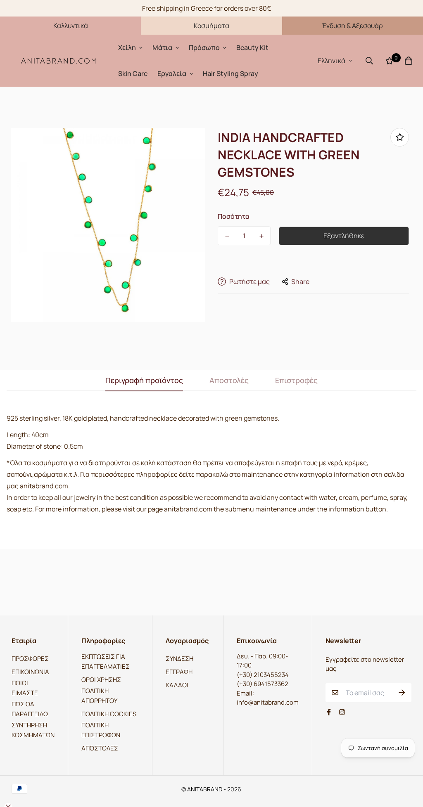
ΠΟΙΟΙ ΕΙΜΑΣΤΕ (25, 688)
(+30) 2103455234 (263, 674)
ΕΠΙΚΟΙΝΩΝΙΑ (30, 671)
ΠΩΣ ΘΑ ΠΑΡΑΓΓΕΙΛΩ (30, 709)
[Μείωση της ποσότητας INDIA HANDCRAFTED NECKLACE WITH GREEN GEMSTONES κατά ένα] (227, 236)
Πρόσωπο (204, 47)
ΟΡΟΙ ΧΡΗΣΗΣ (101, 679)
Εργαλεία (171, 73)
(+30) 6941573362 (262, 683)
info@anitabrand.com (268, 702)
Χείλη (127, 47)
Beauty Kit (252, 47)
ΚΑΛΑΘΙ (177, 685)
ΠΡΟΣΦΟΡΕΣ (30, 658)
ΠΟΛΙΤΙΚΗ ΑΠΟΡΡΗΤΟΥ (99, 695)
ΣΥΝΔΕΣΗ (179, 658)
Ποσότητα (234, 216)
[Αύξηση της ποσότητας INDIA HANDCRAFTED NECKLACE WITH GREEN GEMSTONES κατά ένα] (261, 236)
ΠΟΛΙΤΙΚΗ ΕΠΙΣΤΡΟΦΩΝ (100, 730)
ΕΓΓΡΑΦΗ (179, 671)
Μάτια (162, 47)
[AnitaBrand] (59, 60)
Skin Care (132, 73)
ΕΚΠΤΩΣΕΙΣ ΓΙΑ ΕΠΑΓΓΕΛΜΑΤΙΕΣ (105, 661)
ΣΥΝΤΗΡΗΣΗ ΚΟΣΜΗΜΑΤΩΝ (33, 730)
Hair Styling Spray (230, 73)
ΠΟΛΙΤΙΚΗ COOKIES (108, 714)
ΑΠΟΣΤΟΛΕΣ (99, 748)
